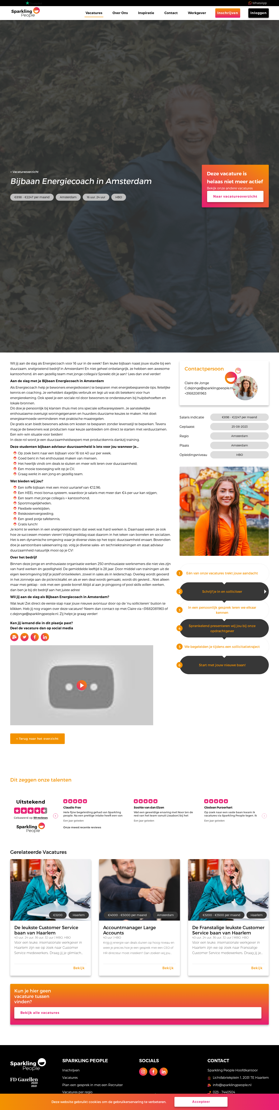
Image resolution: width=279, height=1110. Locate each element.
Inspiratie (146, 13)
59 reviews (40, 817)
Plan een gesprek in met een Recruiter (92, 1085)
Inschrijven (227, 13)
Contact (171, 13)
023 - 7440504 (224, 1092)
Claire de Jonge (197, 383)
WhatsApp (259, 3)
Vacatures (94, 13)
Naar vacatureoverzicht (235, 196)
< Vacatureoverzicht (24, 172)
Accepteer (201, 1101)
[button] (55, 815)
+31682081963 (195, 393)
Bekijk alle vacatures (39, 1013)
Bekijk (79, 968)
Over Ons (120, 13)
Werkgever (197, 13)
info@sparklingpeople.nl (232, 1085)
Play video (81, 685)
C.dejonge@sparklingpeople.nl (209, 388)
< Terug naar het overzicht (37, 738)
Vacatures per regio (77, 1092)
